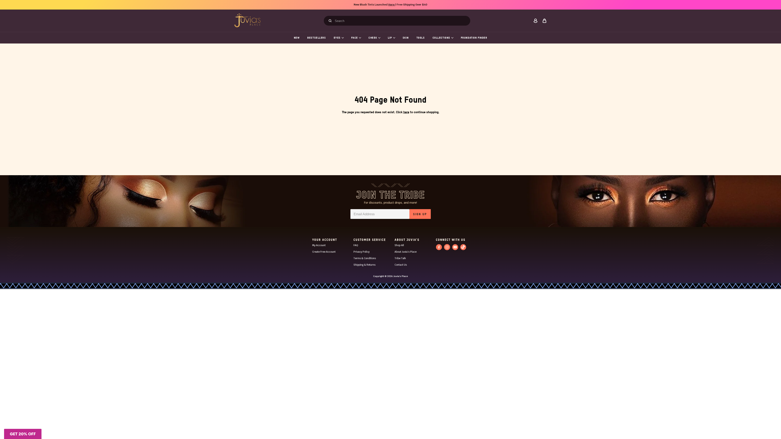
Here (391, 4)
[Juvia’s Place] (247, 20)
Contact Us (401, 264)
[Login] (535, 20)
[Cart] (544, 20)
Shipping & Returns (364, 264)
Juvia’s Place (400, 276)
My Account (319, 245)
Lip (390, 37)
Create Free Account (324, 251)
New (297, 37)
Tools (421, 37)
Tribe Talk (400, 258)
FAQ (355, 245)
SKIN (406, 37)
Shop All (399, 245)
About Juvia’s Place (406, 251)
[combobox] (399, 21)
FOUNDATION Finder (474, 37)
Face (354, 37)
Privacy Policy (361, 251)
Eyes (337, 37)
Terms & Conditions (364, 258)
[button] (22, 434)
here (406, 112)
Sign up (420, 214)
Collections (441, 37)
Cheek (373, 37)
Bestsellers (316, 37)
